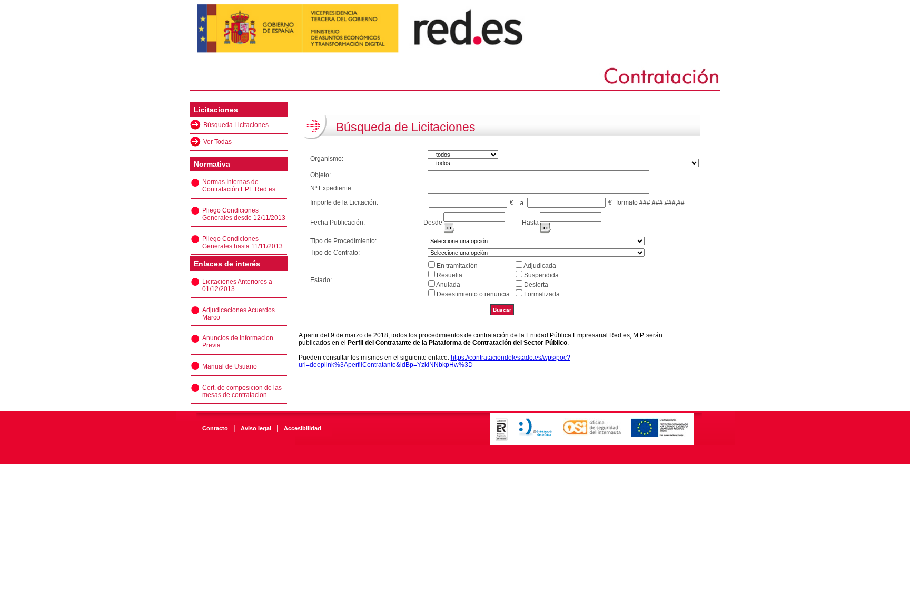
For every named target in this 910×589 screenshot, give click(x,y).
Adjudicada (539, 265)
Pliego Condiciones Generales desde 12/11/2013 (243, 214)
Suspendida (541, 275)
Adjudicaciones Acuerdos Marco (238, 313)
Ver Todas (217, 142)
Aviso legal (256, 428)
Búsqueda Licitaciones (236, 125)
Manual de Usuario (229, 366)
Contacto (215, 428)
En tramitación (457, 265)
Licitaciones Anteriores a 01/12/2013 (237, 285)
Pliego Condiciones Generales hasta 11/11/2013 (242, 242)
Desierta (536, 284)
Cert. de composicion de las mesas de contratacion (242, 391)
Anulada (448, 284)
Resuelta (449, 275)
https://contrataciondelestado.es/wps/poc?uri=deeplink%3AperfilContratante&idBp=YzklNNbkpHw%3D (434, 361)
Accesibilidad (302, 428)
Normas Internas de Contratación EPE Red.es (238, 185)
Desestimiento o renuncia (473, 294)
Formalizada (542, 294)
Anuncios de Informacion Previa (237, 341)
